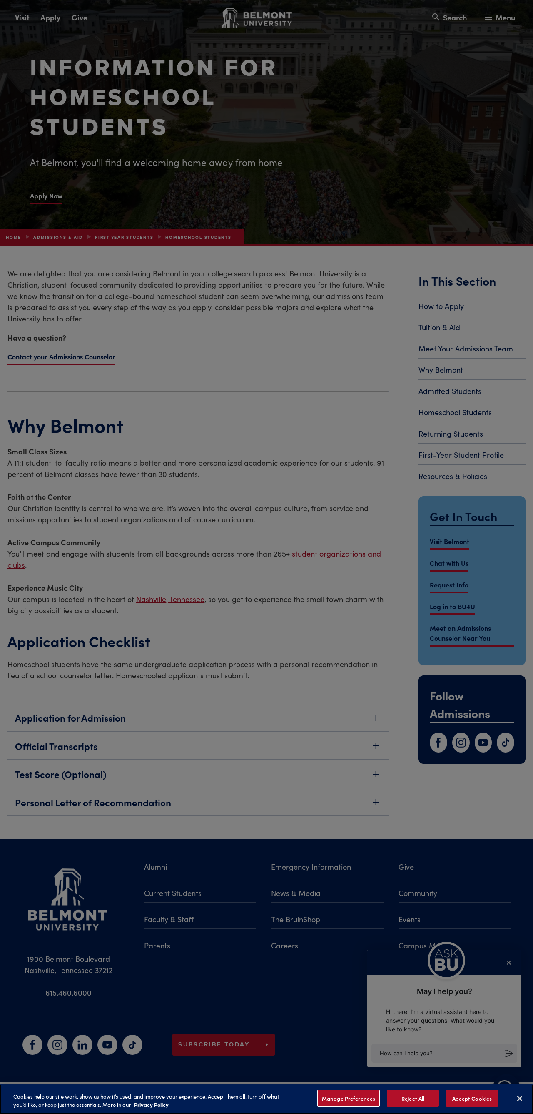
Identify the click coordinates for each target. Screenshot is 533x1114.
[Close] (520, 1098)
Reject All (412, 1098)
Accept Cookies (472, 1098)
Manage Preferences (348, 1098)
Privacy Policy (151, 1105)
